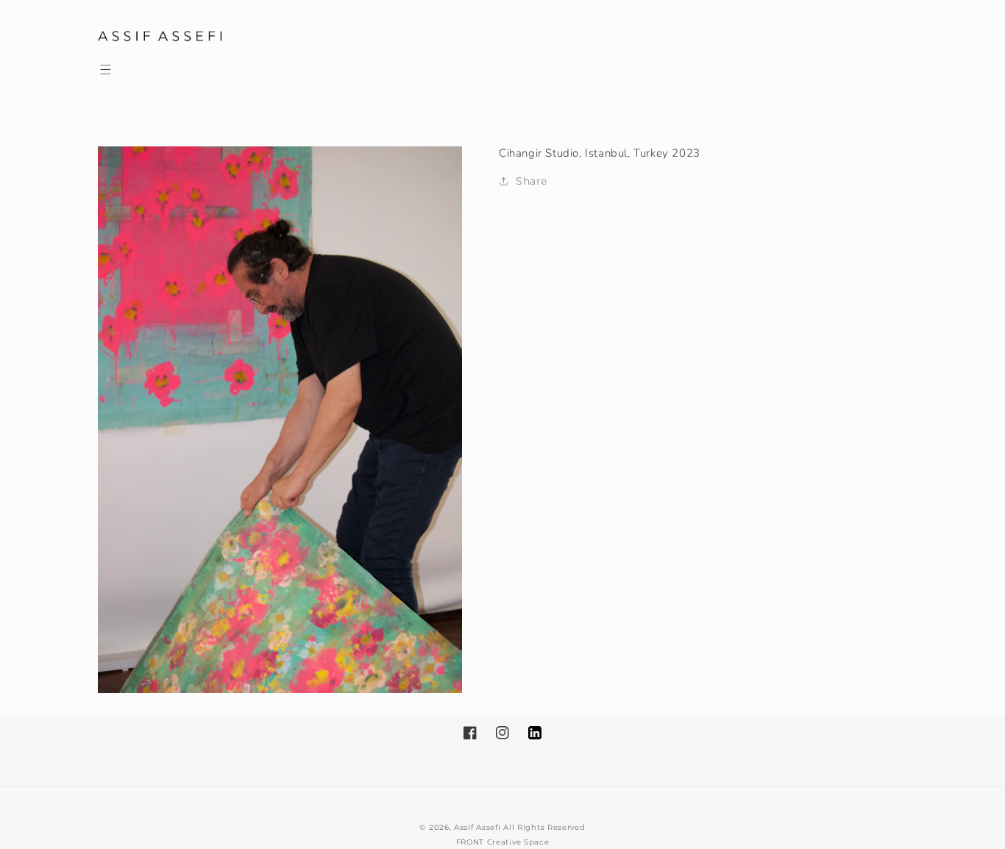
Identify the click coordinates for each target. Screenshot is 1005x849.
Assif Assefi (477, 827)
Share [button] (531, 181)
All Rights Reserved (544, 827)
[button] (105, 69)
